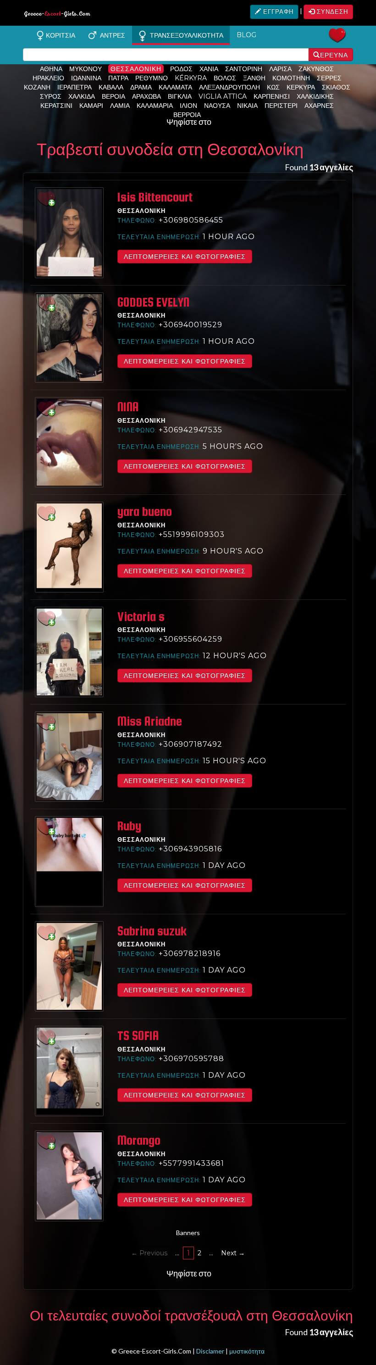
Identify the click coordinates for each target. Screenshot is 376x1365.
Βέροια (113, 96)
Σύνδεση (331, 11)
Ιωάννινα (86, 78)
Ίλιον (188, 105)
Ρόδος (181, 69)
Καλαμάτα (175, 87)
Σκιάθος (336, 87)
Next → (233, 1253)
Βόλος (225, 78)
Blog (246, 35)
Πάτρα (118, 78)
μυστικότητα (247, 1351)
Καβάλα (111, 87)
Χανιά (208, 69)
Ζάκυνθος (316, 69)
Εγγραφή (277, 11)
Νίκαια (247, 105)
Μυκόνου (85, 69)
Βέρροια (187, 115)
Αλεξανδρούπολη (229, 87)
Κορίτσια (59, 35)
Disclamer (210, 1351)
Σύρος (50, 96)
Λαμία (120, 105)
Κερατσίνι (56, 105)
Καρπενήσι (272, 96)
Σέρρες (329, 78)
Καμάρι (91, 105)
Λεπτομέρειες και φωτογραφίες (185, 256)
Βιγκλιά (180, 96)
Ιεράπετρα (74, 87)
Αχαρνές (319, 105)
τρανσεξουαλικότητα (184, 35)
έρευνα (334, 55)
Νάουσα (217, 105)
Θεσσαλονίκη (136, 69)
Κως (273, 87)
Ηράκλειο (48, 78)
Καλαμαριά (155, 105)
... (177, 1253)
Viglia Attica (223, 96)
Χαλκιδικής (315, 96)
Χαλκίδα (81, 96)
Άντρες (110, 35)
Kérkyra (191, 78)
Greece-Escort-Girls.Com (57, 15)
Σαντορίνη (243, 69)
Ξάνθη (254, 78)
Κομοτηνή (291, 78)
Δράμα (141, 87)
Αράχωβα (146, 96)
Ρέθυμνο (151, 78)
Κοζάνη (37, 87)
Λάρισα (280, 69)
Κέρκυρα (301, 87)
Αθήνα (51, 69)
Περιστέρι (281, 105)
